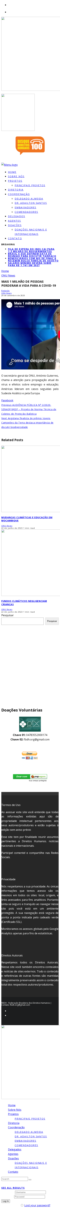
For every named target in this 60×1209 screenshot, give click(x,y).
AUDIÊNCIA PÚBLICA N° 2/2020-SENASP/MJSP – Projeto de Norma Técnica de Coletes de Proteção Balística (28, 409)
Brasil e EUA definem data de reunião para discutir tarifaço (32, 255)
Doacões (15, 225)
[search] (30, 1179)
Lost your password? (37, 1205)
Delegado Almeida (29, 198)
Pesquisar (7, 615)
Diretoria (13, 1123)
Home (12, 1105)
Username (7, 1192)
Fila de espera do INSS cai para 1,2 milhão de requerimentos (31, 250)
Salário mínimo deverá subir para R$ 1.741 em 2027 (29, 264)
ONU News (6, 293)
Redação (5, 290)
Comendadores (26, 211)
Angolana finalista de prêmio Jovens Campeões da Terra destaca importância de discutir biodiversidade (27, 423)
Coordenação (19, 194)
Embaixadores (25, 207)
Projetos (15, 180)
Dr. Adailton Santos (31, 203)
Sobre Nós (14, 1110)
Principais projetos (30, 185)
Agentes (13, 1154)
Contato (15, 238)
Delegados (14, 1149)
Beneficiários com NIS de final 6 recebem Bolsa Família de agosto (33, 259)
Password (7, 1196)
